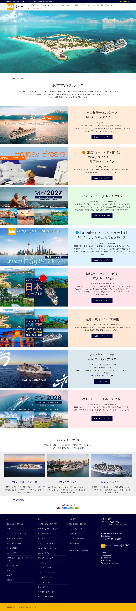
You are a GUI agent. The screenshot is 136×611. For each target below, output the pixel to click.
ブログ (9, 575)
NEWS (9, 570)
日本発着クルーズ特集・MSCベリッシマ (20, 559)
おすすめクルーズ (13, 565)
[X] (126, 1)
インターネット (44, 563)
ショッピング (43, 587)
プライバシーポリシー (77, 529)
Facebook (107, 558)
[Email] (76, 508)
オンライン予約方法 (14, 538)
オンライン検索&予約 (15, 524)
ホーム (9, 519)
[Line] (60, 508)
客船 (39, 519)
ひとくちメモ (12, 553)
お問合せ (72, 534)
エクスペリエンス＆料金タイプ (49, 529)
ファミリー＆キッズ (45, 558)
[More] (78, 508)
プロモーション (12, 529)
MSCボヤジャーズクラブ (47, 524)
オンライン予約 (102, 382)
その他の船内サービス (46, 592)
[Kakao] (73, 508)
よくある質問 (12, 548)
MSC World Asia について (101, 376)
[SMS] (68, 508)
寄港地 (9, 580)
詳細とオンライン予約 (102, 137)
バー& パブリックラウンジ (48, 548)
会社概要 (72, 519)
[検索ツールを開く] (118, 1)
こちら (82, 448)
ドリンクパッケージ (45, 568)
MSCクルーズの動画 (45, 597)
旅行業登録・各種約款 (77, 524)
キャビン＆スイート (45, 534)
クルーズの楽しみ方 (14, 543)
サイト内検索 (74, 543)
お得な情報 (19, 79)
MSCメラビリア (68, 481)
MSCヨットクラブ (45, 538)
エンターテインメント (46, 553)
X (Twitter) (107, 561)
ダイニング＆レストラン (47, 543)
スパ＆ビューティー (45, 577)
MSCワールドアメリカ (24, 481)
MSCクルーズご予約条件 (78, 550)
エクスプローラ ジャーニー (36, 1)
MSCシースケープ (111, 481)
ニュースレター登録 (76, 538)
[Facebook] (124, 1)
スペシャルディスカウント (17, 534)
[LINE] (128, 1)
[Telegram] (70, 508)
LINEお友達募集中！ (110, 563)
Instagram (107, 555)
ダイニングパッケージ (46, 572)
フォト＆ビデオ (44, 582)
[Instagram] (121, 1)
